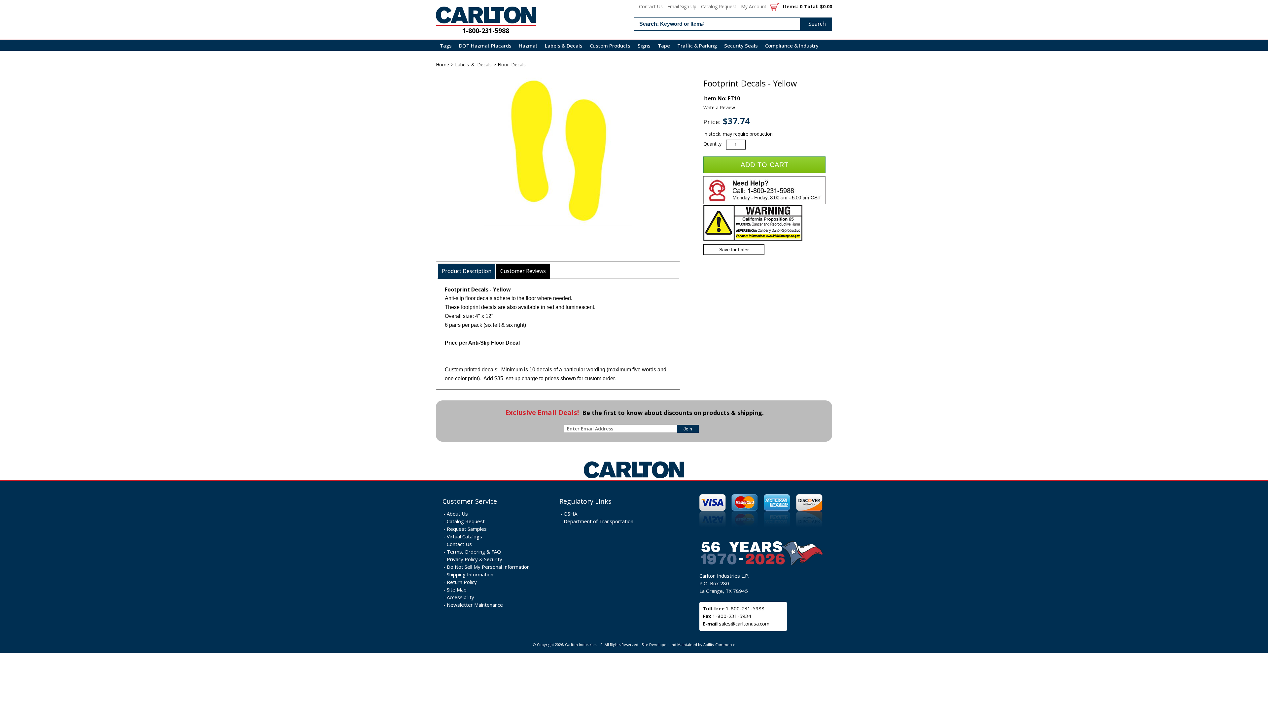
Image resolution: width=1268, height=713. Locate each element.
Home (442, 64)
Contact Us (651, 6)
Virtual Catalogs (464, 536)
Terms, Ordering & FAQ (474, 551)
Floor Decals (512, 64)
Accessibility (460, 597)
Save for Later (734, 249)
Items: (790, 6)
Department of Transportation (598, 521)
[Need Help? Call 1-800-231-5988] (764, 202)
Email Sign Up (681, 6)
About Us (457, 513)
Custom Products (610, 45)
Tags (446, 45)
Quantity (712, 144)
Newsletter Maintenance (475, 604)
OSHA (570, 513)
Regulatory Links (585, 501)
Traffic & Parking (697, 45)
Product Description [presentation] (466, 271)
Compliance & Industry (792, 45)
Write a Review (719, 107)
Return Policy (462, 582)
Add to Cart (765, 164)
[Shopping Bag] (774, 6)
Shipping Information (470, 574)
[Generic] (634, 478)
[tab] (467, 271)
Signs (644, 45)
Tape (664, 45)
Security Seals (741, 45)
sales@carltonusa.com (744, 623)
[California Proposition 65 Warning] (752, 239)
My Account (753, 6)
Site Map (457, 589)
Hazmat (528, 45)
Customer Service (469, 501)
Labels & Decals (563, 45)
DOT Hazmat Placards (485, 45)
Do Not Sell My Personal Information (488, 566)
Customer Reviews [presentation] (523, 271)
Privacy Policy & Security (474, 559)
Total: (811, 6)
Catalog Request (718, 6)
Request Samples (467, 529)
